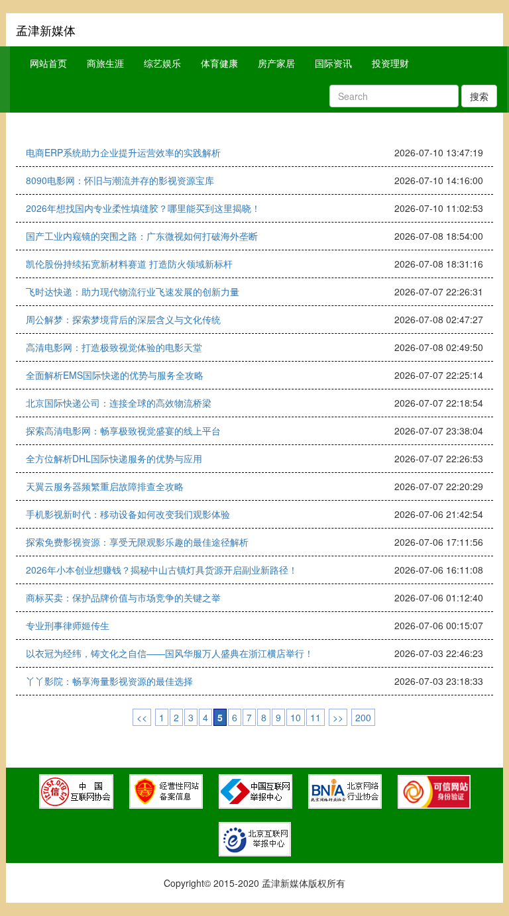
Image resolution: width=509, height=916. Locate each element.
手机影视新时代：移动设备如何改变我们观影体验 (128, 514)
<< (142, 717)
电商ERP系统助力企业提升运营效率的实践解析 (123, 152)
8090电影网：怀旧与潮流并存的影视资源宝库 (120, 180)
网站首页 (48, 63)
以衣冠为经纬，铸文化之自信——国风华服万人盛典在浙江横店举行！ (169, 653)
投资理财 (390, 63)
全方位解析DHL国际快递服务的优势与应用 (114, 458)
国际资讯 (333, 63)
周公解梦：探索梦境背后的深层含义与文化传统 (123, 319)
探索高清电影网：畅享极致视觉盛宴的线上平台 (123, 430)
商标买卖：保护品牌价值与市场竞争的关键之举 (123, 597)
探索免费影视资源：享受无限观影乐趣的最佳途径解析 (137, 541)
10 (295, 717)
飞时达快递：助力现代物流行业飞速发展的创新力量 (132, 291)
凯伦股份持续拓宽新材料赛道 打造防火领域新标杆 (129, 263)
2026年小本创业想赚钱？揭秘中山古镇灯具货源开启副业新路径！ (162, 569)
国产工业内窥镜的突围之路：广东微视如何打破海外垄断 (142, 235)
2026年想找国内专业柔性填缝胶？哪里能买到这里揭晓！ (143, 208)
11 (315, 717)
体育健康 (219, 63)
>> (338, 717)
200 (363, 717)
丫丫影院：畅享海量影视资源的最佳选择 (109, 680)
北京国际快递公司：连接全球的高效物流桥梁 (118, 402)
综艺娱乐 (162, 63)
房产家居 (276, 63)
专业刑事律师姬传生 (67, 625)
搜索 (479, 96)
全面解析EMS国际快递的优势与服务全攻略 (114, 375)
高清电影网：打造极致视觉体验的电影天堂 (114, 347)
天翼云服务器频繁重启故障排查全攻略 (105, 486)
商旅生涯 (105, 63)
